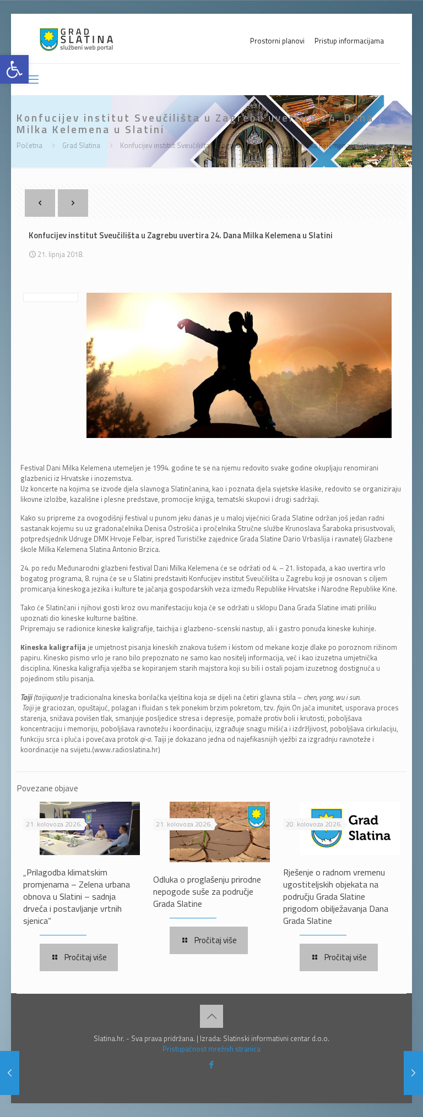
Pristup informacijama (349, 41)
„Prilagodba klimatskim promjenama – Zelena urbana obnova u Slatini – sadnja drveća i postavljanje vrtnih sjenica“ (76, 896)
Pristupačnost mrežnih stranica (211, 1048)
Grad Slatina (81, 145)
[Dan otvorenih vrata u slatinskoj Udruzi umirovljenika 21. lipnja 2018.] (9, 1073)
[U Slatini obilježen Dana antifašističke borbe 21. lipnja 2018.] (413, 1073)
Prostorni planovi (277, 41)
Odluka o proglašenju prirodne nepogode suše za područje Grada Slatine (207, 891)
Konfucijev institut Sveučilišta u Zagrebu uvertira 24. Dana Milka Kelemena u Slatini (248, 145)
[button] (14, 69)
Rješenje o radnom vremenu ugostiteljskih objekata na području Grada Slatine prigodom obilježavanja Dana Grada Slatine (335, 896)
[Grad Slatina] (76, 38)
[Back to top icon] (211, 1016)
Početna (29, 145)
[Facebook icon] (212, 1064)
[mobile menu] (32, 79)
